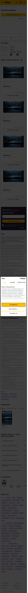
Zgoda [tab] (4, 282)
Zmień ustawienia (13, 309)
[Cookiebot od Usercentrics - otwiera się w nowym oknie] (20, 279)
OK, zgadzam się (13, 304)
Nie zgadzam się (13, 313)
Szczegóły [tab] (12, 282)
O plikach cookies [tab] (21, 282)
